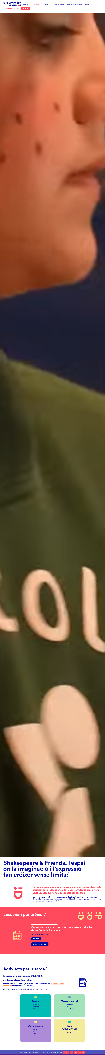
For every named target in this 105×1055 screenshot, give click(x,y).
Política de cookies (80, 1052)
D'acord (66, 1052)
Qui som (25, 4)
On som (87, 4)
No (71, 1052)
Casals (46, 4)
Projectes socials (59, 4)
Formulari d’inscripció (40, 944)
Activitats (36, 4)
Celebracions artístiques (74, 4)
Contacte (25, 8)
